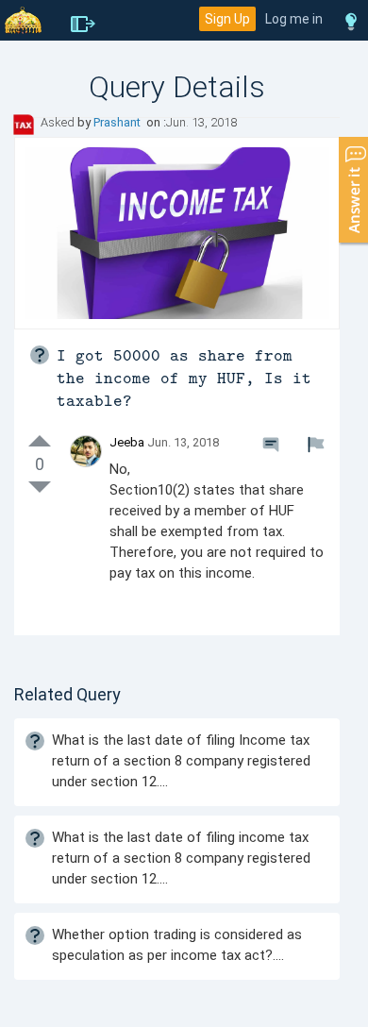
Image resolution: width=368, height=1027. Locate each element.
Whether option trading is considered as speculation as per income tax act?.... (177, 945)
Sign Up (227, 18)
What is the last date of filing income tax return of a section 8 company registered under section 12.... (181, 858)
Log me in (294, 18)
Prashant (118, 122)
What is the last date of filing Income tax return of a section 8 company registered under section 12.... (181, 761)
